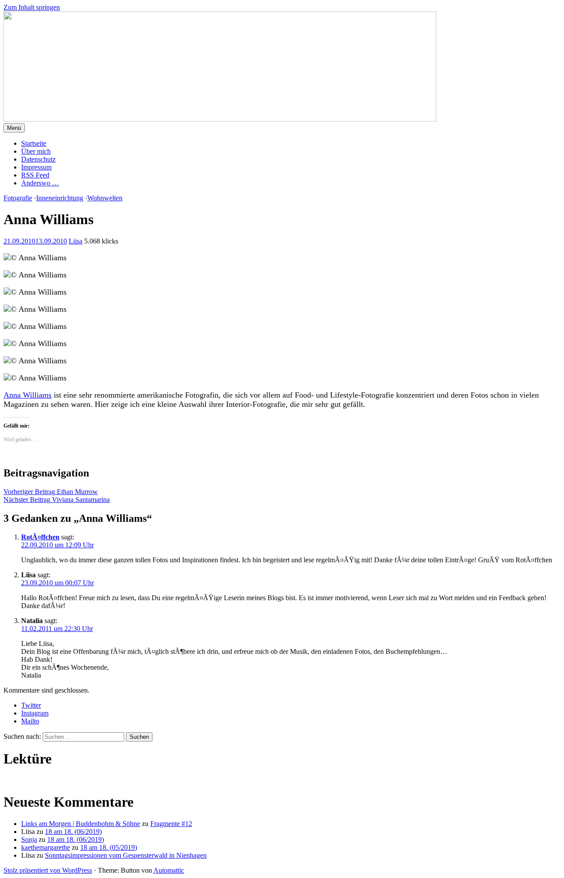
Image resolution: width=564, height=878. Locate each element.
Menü (14, 128)
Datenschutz (38, 159)
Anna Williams (28, 395)
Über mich (36, 151)
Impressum (36, 167)
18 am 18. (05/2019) (108, 847)
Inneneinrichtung (59, 198)
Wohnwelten (104, 198)
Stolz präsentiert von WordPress (48, 870)
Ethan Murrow (51, 491)
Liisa (75, 241)
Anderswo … (40, 183)
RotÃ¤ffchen (40, 537)
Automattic (168, 870)
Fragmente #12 (171, 823)
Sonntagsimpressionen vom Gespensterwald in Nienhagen (126, 855)
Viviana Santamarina (57, 499)
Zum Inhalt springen (32, 7)
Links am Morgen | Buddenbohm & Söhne (80, 823)
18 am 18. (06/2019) (73, 831)
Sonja (29, 839)
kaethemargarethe (45, 847)
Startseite (33, 143)
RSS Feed (35, 175)
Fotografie (18, 198)
